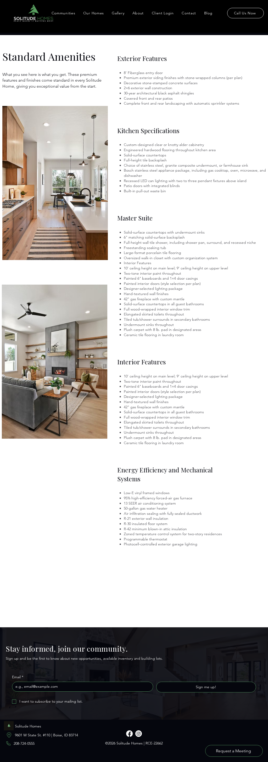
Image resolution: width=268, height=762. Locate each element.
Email (17, 677)
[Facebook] (129, 733)
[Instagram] (138, 733)
